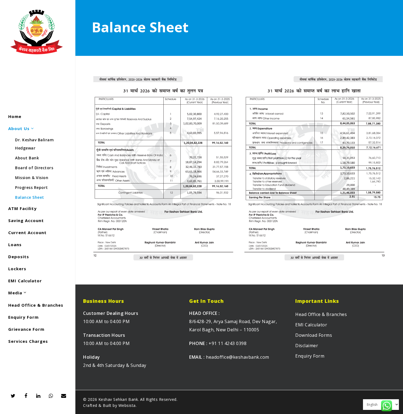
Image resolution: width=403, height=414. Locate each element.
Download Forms (313, 335)
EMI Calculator (311, 325)
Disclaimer (306, 346)
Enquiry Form (309, 356)
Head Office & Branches (321, 314)
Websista (127, 405)
